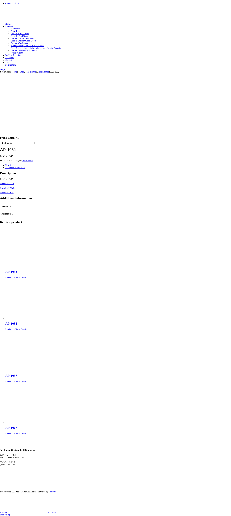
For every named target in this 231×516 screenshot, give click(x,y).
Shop (2, 69)
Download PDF (7, 192)
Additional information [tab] (15, 167)
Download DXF (7, 183)
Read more (10, 277)
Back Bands (27, 161)
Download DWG (7, 188)
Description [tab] (10, 165)
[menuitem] (118, 24)
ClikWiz (52, 492)
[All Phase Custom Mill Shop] (20, 19)
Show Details (20, 277)
